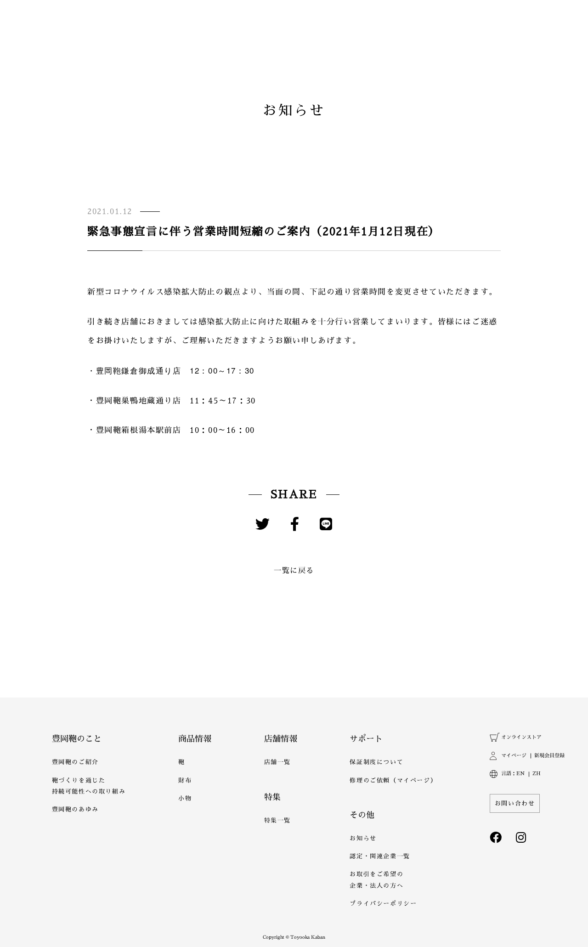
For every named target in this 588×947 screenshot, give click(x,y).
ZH (536, 773)
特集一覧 (277, 820)
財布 (185, 780)
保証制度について (376, 762)
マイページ (513, 755)
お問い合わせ (515, 803)
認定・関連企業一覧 (380, 856)
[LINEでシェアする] (326, 524)
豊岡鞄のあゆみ (75, 809)
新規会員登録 (549, 755)
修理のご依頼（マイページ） (393, 780)
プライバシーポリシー (383, 904)
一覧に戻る (294, 570)
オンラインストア (521, 737)
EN (520, 773)
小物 (185, 798)
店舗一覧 (277, 762)
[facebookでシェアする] (295, 524)
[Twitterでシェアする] (263, 524)
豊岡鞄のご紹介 (75, 762)
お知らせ (363, 838)
